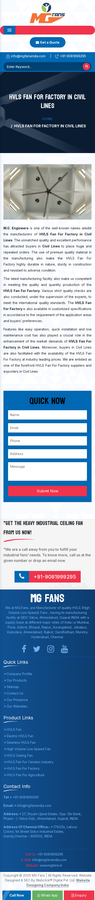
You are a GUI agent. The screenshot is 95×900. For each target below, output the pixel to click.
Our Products (16, 680)
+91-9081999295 (72, 56)
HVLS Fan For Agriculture (25, 775)
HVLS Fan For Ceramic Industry (29, 762)
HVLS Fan (13, 729)
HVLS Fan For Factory (23, 768)
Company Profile (19, 674)
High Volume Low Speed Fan (28, 749)
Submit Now (47, 491)
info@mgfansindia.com (27, 56)
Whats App (49, 895)
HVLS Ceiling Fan (19, 755)
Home (47, 119)
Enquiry (80, 895)
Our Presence (17, 700)
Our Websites (16, 706)
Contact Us (14, 693)
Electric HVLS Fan (19, 736)
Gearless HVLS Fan (21, 742)
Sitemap (12, 687)
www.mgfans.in (50, 865)
